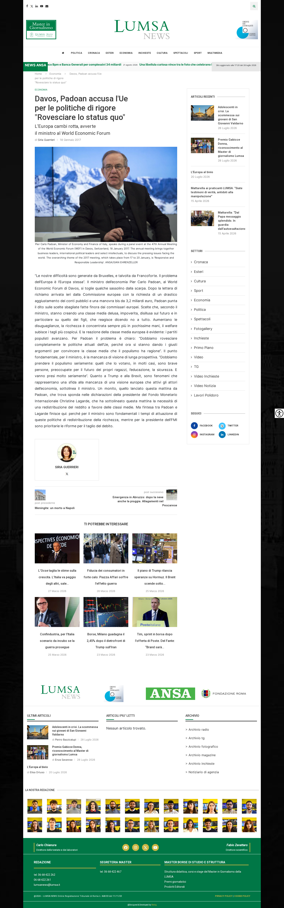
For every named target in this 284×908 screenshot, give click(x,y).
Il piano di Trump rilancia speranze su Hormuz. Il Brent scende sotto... (154, 587)
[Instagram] (135, 857)
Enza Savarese (64, 769)
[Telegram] (5, 92)
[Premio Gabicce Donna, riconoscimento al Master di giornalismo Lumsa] (202, 145)
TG (196, 367)
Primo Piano (203, 348)
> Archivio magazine (200, 765)
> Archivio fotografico (201, 757)
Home (38, 73)
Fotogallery (203, 329)
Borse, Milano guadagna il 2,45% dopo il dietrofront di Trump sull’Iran (106, 651)
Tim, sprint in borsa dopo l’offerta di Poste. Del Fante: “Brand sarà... (155, 651)
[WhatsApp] (5, 99)
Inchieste (144, 53)
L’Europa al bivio (202, 172)
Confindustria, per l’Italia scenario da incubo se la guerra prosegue (57, 651)
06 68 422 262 (46, 885)
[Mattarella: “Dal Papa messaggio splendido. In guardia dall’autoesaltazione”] (202, 218)
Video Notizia (205, 386)
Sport (198, 53)
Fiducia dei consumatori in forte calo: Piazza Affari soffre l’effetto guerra (106, 587)
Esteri (110, 53)
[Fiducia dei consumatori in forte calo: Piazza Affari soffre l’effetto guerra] (105, 559)
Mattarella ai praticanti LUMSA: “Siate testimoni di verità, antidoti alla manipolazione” (216, 192)
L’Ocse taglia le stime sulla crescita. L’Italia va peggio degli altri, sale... (57, 587)
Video (198, 357)
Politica (76, 53)
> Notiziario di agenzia (202, 782)
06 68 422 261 (42, 890)
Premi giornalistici (175, 891)
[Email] (46, 6)
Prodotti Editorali (174, 897)
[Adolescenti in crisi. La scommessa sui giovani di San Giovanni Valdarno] (202, 113)
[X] (5, 76)
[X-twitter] (145, 857)
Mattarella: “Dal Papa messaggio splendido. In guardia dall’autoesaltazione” (231, 221)
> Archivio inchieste (199, 774)
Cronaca (94, 53)
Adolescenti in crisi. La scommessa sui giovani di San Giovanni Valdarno (230, 115)
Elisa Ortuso (37, 782)
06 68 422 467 (112, 881)
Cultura (162, 53)
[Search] (254, 6)
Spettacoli (180, 53)
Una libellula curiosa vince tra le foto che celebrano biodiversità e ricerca (176, 64)
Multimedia (214, 53)
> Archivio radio (197, 740)
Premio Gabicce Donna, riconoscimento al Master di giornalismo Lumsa (231, 148)
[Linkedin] (36, 6)
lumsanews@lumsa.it (47, 895)
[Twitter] (31, 6)
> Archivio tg (195, 748)
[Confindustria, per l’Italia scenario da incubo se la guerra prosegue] (57, 622)
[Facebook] (27, 6)
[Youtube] (41, 6)
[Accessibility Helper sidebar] (279, 413)
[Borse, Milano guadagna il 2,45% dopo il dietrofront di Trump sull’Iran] (105, 622)
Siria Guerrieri (46, 139)
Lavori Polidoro (206, 395)
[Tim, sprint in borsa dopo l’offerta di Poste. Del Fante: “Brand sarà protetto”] (154, 622)
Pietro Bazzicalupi (65, 749)
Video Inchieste (206, 376)
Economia (126, 53)
